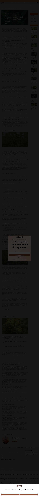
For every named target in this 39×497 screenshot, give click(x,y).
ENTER (19, 494)
